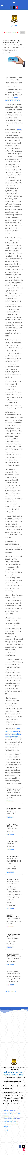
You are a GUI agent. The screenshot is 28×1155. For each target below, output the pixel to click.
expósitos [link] (18, 130)
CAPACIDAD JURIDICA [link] (13, 879)
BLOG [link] (10, 47)
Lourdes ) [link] (16, 1075)
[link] (2, 6)
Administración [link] (10, 45)
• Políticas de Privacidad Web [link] (10, 1124)
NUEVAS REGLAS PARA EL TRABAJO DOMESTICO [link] (14, 789)
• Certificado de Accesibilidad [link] (10, 1121)
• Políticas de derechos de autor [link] (11, 1118)
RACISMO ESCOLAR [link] (12, 841)
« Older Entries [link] (10, 991)
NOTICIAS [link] (10, 814)
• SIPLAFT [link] (5, 1130)
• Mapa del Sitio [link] (7, 1126)
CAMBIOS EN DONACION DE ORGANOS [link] (14, 808)
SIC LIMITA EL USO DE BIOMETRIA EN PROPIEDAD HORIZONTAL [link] (14, 955)
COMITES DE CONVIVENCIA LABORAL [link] (13, 915)
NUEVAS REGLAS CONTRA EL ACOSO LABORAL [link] (12, 825)
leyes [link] (13, 811)
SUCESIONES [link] (11, 866)
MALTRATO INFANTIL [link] (12, 971)
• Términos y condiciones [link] (9, 1110)
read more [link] (10, 801)
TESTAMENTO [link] (11, 869)
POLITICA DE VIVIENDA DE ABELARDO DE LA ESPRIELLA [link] (13, 935)
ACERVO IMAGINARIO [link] (13, 856)
